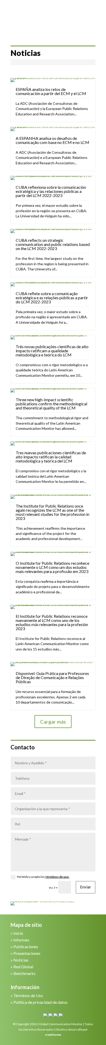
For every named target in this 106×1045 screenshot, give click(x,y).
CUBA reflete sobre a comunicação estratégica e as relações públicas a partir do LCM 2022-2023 (52, 297)
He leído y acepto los (43, 877)
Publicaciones (25, 946)
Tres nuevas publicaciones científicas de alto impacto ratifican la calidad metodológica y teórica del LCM (51, 456)
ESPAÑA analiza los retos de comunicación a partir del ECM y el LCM (51, 91)
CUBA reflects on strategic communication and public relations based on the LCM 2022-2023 (53, 244)
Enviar (85, 887)
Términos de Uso (28, 995)
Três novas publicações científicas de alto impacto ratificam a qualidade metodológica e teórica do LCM (52, 350)
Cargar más (53, 721)
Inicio (18, 933)
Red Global (23, 966)
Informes (21, 939)
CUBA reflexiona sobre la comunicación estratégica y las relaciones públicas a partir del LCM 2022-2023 (51, 191)
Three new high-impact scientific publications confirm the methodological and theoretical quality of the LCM (51, 403)
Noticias (21, 959)
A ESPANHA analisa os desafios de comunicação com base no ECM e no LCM (52, 140)
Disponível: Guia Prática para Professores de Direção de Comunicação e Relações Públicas (52, 677)
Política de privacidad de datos (40, 1002)
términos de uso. (57, 877)
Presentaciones (26, 953)
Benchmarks (24, 973)
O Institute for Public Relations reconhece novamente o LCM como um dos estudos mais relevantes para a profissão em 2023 (52, 567)
